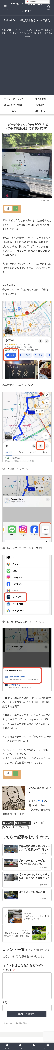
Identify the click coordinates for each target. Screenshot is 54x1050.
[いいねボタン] (8, 208)
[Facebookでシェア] (9, 863)
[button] (48, 628)
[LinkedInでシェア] (33, 871)
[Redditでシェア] (33, 863)
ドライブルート (24, 823)
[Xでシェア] (9, 855)
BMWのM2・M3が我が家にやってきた (27, 7)
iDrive (8, 827)
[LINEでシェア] (9, 871)
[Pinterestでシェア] (21, 871)
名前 (4, 1002)
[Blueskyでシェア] (33, 855)
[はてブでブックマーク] (45, 863)
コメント (8, 970)
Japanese (33, 2)
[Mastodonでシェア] (21, 855)
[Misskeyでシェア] (45, 855)
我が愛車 (9, 823)
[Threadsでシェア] (21, 863)
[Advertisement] (27, 68)
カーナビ (39, 823)
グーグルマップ (21, 827)
